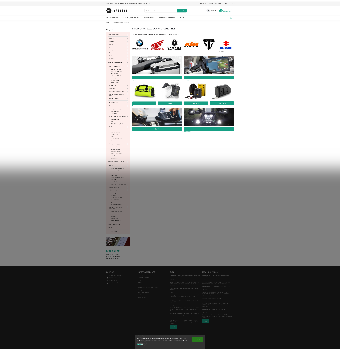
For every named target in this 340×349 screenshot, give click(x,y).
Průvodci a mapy (115, 199)
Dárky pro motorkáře (115, 224)
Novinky (110, 228)
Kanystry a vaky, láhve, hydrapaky (115, 207)
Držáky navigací (115, 111)
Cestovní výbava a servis (116, 162)
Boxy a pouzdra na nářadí (116, 91)
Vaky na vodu (114, 213)
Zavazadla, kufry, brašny (116, 62)
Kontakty (203, 3)
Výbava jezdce (114, 202)
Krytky (112, 136)
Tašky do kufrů (114, 73)
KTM (110, 47)
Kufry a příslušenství (115, 66)
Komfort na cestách (114, 144)
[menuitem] (113, 18)
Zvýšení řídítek (114, 158)
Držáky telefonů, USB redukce (117, 116)
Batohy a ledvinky (114, 98)
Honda (111, 44)
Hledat (182, 11)
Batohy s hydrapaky (116, 220)
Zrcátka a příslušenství (116, 153)
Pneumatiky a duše (115, 173)
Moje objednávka (143, 285)
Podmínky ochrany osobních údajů (148, 287)
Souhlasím (197, 340)
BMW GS (111, 38)
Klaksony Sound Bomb (116, 138)
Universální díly (113, 102)
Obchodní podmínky (215, 3)
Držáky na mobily (115, 119)
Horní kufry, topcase (116, 69)
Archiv (173, 327)
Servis (111, 165)
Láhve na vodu (114, 218)
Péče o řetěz (114, 175)
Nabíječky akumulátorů (116, 182)
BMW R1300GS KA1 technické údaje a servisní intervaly (215, 276)
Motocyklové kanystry (116, 211)
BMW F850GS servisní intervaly (211, 298)
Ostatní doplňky (115, 82)
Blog (226, 3)
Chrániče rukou (114, 147)
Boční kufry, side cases (116, 71)
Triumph (111, 50)
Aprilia (111, 55)
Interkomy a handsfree (116, 193)
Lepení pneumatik (115, 170)
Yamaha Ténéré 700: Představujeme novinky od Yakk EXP (184, 288)
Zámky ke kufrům (115, 80)
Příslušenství (114, 113)
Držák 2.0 (113, 121)
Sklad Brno (113, 250)
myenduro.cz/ (113, 280)
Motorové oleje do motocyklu (118, 184)
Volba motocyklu (113, 34)
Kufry (134, 80)
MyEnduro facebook (115, 277)
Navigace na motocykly (117, 109)
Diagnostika (114, 179)
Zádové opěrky (114, 78)
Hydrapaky (113, 216)
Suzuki (111, 53)
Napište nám (141, 295)
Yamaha (111, 41)
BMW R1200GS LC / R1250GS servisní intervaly (216, 286)
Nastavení (140, 344)
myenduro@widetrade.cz (116, 275)
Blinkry (112, 141)
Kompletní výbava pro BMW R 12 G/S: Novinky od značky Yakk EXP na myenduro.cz (184, 314)
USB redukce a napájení (116, 124)
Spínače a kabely (115, 134)
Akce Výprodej (112, 231)
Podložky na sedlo (115, 149)
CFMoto (111, 58)
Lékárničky (113, 195)
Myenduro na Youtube (115, 283)
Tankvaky (112, 88)
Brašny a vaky (113, 85)
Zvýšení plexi (114, 156)
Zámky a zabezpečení (116, 204)
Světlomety (112, 127)
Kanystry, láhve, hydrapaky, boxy (117, 94)
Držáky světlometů (115, 132)
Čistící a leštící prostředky (117, 168)
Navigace (112, 106)
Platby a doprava (143, 290)
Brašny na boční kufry (116, 75)
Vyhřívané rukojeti (115, 151)
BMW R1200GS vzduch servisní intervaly (214, 309)
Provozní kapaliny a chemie (117, 177)
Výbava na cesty (114, 190)
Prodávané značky (143, 292)
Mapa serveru (142, 297)
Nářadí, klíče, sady (114, 187)
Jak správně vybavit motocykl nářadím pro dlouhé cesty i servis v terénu (185, 276)
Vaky (133, 106)
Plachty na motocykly (116, 197)
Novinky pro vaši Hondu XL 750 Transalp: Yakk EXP (184, 301)
